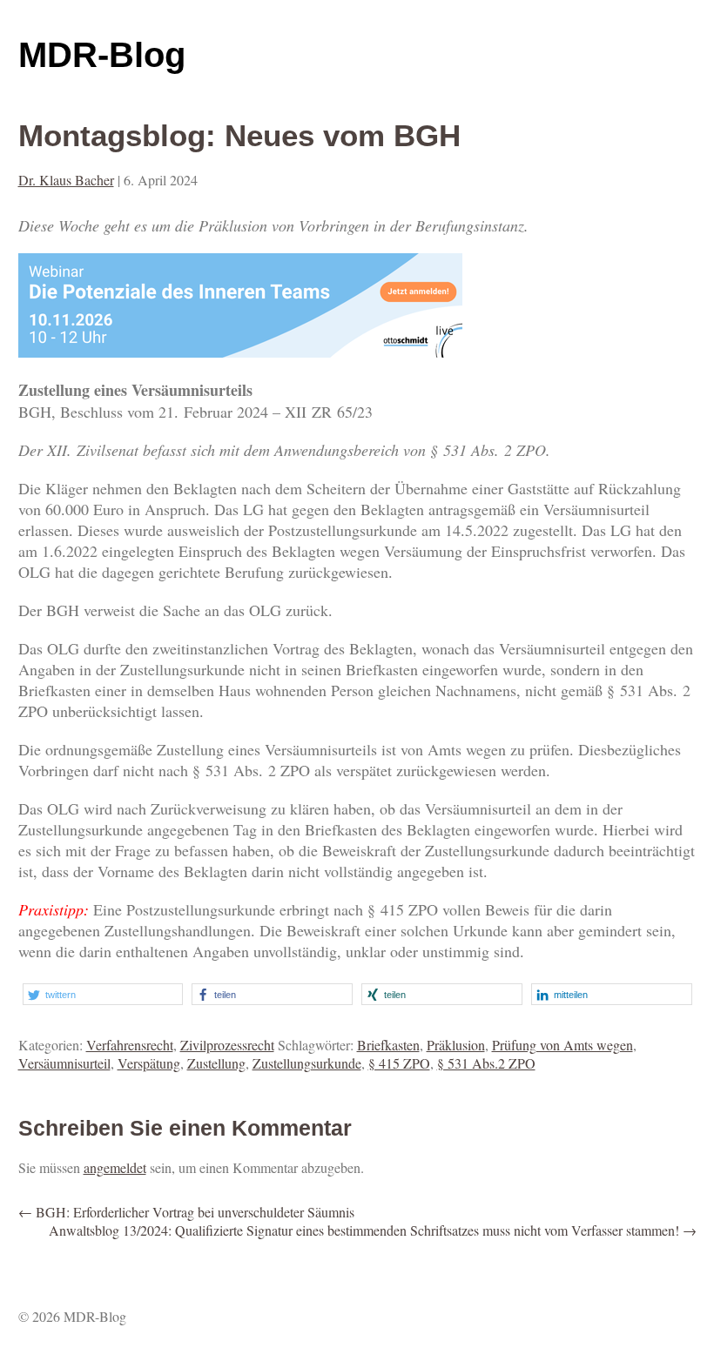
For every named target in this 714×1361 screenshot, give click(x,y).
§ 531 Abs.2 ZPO (486, 1063)
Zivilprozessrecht (227, 1045)
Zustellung (216, 1063)
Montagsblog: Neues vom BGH (239, 135)
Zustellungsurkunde (307, 1063)
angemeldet (115, 1167)
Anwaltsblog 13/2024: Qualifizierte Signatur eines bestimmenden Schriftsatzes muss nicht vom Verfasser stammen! (373, 1230)
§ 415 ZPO (399, 1063)
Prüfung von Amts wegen (562, 1045)
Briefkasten (388, 1045)
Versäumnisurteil (64, 1063)
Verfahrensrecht (129, 1045)
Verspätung (149, 1063)
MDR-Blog (101, 55)
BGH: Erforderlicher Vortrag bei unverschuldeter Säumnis (186, 1212)
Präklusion (456, 1045)
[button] (103, 994)
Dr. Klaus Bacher (66, 180)
